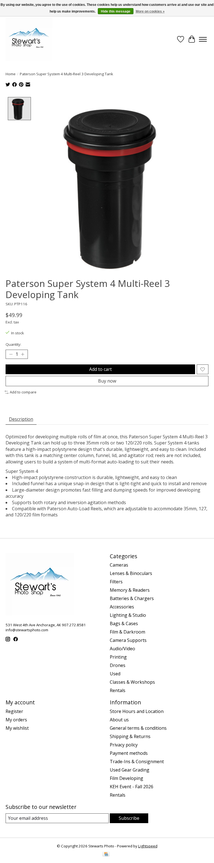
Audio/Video (122, 649)
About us (119, 720)
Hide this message (115, 11)
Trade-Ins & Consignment (137, 761)
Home (11, 73)
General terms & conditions (138, 728)
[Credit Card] (106, 854)
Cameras (119, 565)
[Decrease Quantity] (10, 354)
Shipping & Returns (130, 736)
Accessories (122, 607)
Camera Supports (128, 640)
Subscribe (129, 818)
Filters (116, 582)
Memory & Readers (130, 590)
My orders (16, 720)
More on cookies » (150, 11)
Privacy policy (124, 745)
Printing (118, 657)
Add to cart (100, 369)
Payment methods (129, 753)
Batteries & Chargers (132, 598)
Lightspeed (147, 846)
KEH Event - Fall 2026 (131, 787)
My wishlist (17, 728)
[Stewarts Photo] (29, 39)
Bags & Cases (124, 623)
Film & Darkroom (127, 632)
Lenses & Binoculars (131, 573)
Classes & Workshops (132, 682)
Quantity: (13, 344)
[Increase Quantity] (22, 354)
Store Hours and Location (137, 711)
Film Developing (126, 778)
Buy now (107, 381)
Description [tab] (21, 419)
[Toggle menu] (202, 39)
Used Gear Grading (129, 770)
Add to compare (23, 392)
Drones (117, 665)
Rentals (117, 690)
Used (115, 674)
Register (14, 711)
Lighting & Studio (128, 615)
